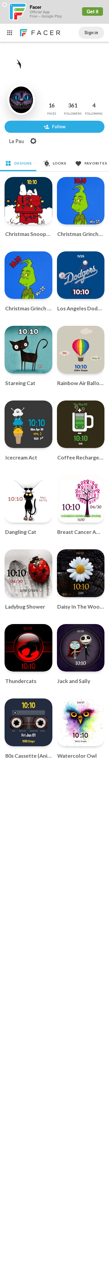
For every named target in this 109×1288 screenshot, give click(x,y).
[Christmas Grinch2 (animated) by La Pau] (81, 201)
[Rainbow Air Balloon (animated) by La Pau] (81, 350)
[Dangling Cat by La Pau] (28, 499)
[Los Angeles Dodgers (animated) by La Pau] (81, 275)
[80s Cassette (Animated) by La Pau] (28, 722)
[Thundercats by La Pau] (28, 648)
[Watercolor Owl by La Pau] (81, 722)
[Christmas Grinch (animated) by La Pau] (28, 275)
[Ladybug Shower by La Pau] (28, 573)
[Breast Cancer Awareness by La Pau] (81, 499)
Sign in (91, 32)
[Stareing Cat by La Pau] (28, 350)
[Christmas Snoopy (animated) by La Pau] (28, 201)
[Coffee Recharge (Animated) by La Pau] (81, 424)
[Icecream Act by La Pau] (28, 424)
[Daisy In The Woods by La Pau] (81, 573)
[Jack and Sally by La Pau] (81, 648)
